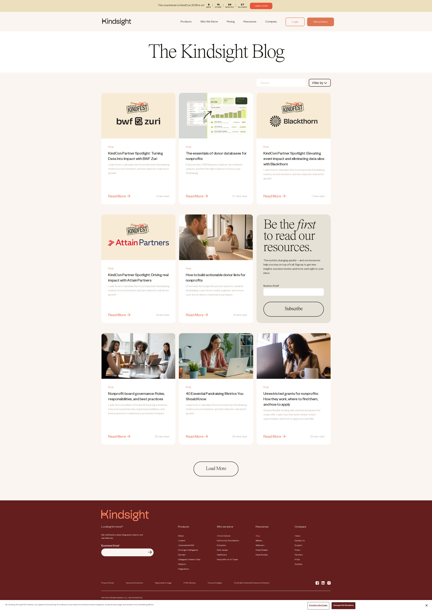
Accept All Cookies (343, 606)
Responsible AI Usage (163, 583)
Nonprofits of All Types (227, 560)
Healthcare (222, 555)
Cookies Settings (318, 606)
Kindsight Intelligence (188, 550)
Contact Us (300, 541)
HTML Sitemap (189, 583)
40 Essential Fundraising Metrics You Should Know (216, 389)
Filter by (318, 83)
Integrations (183, 569)
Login (295, 22)
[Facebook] (317, 583)
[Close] (426, 605)
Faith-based (222, 550)
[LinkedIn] (323, 583)
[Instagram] (329, 583)
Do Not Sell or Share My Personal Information (251, 583)
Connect (181, 555)
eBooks (259, 541)
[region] (216, 606)
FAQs (297, 560)
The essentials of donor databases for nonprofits (216, 148)
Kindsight (136, 22)
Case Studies (262, 555)
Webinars (260, 545)
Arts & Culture (223, 536)
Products (186, 22)
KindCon (298, 564)
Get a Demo (320, 22)
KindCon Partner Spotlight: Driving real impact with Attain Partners (138, 268)
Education (221, 545)
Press (297, 550)
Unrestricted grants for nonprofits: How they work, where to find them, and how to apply (293, 389)
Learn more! (261, 6)
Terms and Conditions (134, 583)
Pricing (231, 22)
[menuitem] (186, 22)
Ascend (181, 541)
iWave (180, 536)
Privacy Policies (107, 583)
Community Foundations (228, 541)
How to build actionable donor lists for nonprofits (216, 268)
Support (298, 545)
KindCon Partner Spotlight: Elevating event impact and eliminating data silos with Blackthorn (293, 148)
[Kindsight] (125, 520)
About (297, 536)
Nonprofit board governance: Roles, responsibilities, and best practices (138, 389)
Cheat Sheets (262, 550)
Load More (216, 468)
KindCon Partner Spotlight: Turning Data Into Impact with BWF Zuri (138, 148)
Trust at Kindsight (215, 583)
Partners (299, 555)
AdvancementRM (186, 545)
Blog (258, 536)
